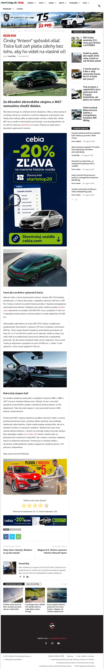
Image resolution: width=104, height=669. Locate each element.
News (19, 31)
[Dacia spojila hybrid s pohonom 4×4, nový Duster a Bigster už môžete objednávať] (57, 595)
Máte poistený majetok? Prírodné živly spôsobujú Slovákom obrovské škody (85, 149)
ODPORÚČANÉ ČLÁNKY (13, 584)
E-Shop (20, 9)
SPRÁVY (30, 3)
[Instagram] (24, 577)
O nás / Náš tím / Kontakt (85, 656)
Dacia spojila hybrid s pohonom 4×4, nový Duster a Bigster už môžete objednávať (56, 608)
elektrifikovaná (27, 125)
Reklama (70, 656)
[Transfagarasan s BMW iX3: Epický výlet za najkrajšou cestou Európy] (35, 595)
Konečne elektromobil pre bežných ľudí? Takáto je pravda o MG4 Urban (86, 135)
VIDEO (51, 3)
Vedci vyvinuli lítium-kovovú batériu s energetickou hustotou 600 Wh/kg (85, 177)
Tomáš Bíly (11, 56)
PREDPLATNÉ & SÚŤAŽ (56, 656)
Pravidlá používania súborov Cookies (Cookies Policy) (75, 663)
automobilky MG (30, 434)
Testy (41, 3)
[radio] (23, 506)
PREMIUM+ (7, 9)
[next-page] (65, 584)
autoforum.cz (15, 529)
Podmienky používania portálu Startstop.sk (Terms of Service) (72, 659)
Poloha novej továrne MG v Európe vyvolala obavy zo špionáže (12, 606)
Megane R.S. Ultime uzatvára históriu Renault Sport (52, 551)
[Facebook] (6, 536)
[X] (12, 536)
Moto (61, 3)
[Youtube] (58, 644)
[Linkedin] (27, 577)
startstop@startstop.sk (58, 638)
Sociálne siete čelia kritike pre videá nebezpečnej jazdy (84, 190)
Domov (5, 31)
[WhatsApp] (18, 536)
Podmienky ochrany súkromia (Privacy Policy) (55, 666)
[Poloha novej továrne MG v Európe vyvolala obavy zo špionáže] (13, 595)
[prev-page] (62, 584)
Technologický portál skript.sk (84, 666)
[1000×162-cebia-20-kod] (35, 520)
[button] (99, 6)
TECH (85, 3)
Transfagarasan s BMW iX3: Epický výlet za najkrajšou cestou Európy (35, 608)
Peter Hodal (76, 169)
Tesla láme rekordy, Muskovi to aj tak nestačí (17, 551)
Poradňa (73, 3)
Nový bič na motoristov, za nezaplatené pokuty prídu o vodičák (83, 163)
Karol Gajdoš (76, 141)
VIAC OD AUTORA (32, 584)
